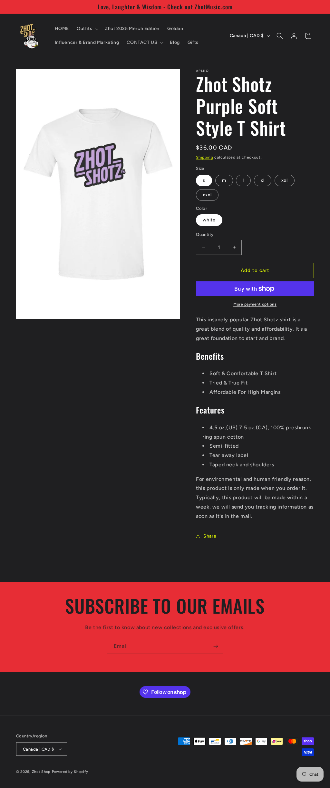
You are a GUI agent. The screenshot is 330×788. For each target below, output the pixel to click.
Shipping (204, 157)
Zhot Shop (41, 772)
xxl (284, 180)
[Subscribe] (216, 646)
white (209, 220)
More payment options (255, 304)
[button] (87, 28)
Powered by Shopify (70, 772)
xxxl (207, 195)
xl (263, 180)
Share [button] (209, 536)
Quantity (204, 234)
